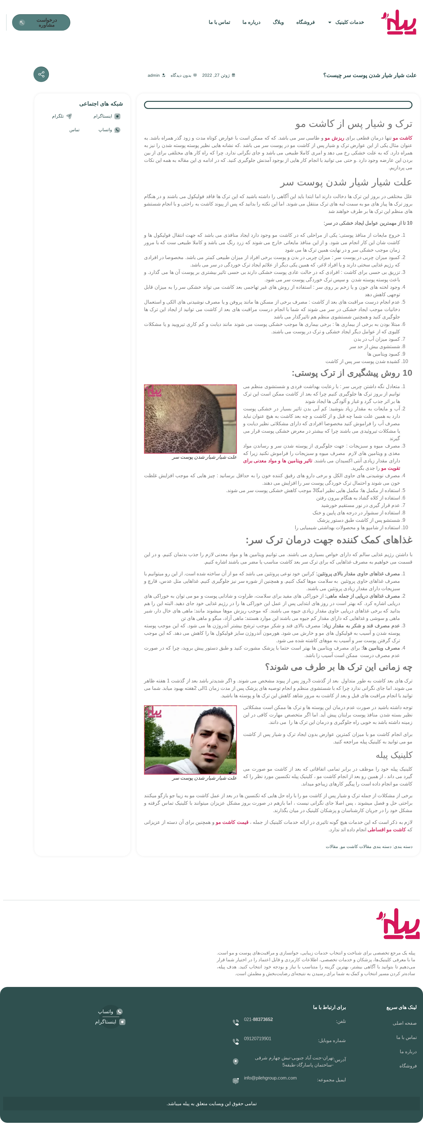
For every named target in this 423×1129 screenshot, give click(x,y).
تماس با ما (219, 22)
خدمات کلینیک (349, 22)
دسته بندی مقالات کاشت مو (366, 846)
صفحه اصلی (405, 1023)
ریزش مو (334, 138)
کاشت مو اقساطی (387, 829)
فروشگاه (305, 22)
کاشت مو (403, 138)
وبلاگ (278, 22)
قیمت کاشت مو (232, 822)
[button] (41, 22)
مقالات (332, 846)
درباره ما (251, 22)
